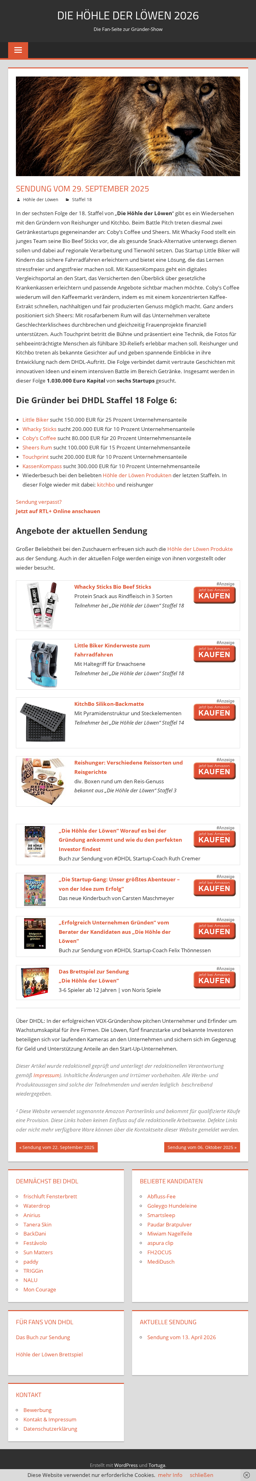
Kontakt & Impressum (49, 1419)
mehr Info (170, 1475)
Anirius (31, 1215)
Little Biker (35, 419)
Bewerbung (37, 1410)
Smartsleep (161, 1215)
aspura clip (160, 1242)
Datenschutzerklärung (50, 1428)
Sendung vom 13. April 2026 (181, 1337)
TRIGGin (33, 1270)
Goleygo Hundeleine (172, 1205)
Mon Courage (39, 1289)
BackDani (34, 1233)
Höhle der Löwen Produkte (200, 548)
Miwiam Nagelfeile (169, 1233)
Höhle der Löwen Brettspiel (49, 1354)
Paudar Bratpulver (169, 1224)
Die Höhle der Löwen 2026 (128, 15)
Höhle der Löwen (40, 199)
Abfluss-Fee (161, 1196)
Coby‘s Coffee (39, 438)
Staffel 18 (82, 199)
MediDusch (161, 1261)
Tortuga (157, 1465)
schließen (201, 1475)
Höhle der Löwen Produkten (137, 475)
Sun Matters (38, 1252)
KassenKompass (42, 466)
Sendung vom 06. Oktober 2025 (200, 1148)
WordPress (126, 1465)
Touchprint (35, 456)
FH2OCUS (159, 1252)
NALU (30, 1280)
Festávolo (35, 1242)
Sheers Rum (37, 447)
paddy (30, 1261)
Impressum (46, 1075)
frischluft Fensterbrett (50, 1196)
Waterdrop (36, 1205)
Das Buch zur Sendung (43, 1337)
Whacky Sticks (39, 429)
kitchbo (106, 484)
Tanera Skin (37, 1224)
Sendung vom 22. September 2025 (58, 1148)
